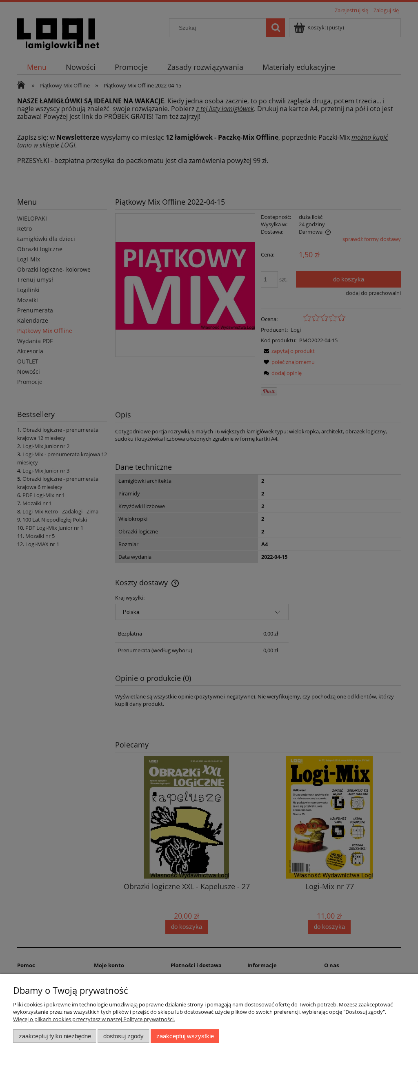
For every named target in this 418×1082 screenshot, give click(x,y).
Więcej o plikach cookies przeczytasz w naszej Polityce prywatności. (94, 1019)
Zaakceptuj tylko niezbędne (55, 1036)
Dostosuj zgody (123, 1036)
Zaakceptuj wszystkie (185, 1036)
